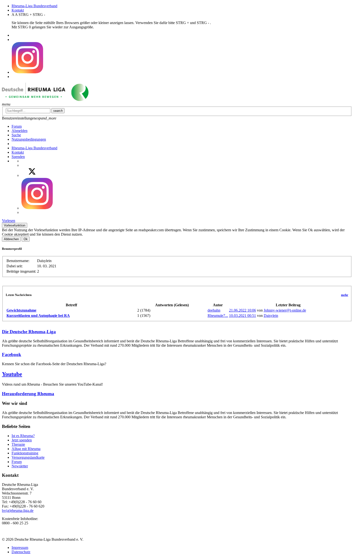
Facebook (11, 354)
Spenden (18, 157)
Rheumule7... (218, 315)
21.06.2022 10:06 (242, 310)
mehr (344, 295)
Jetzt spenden (22, 440)
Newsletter (20, 466)
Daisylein (271, 315)
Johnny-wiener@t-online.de (285, 310)
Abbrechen (11, 239)
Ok (26, 239)
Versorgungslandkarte (28, 457)
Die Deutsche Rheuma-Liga (29, 331)
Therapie (18, 444)
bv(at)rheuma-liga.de (17, 510)
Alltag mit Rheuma (26, 449)
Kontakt (18, 10)
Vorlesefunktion (14, 225)
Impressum (20, 547)
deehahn (214, 310)
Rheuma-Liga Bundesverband (34, 6)
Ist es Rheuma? (23, 436)
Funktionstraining (25, 453)
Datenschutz (21, 552)
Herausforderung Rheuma (28, 393)
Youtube (12, 374)
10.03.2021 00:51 (242, 315)
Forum (17, 462)
